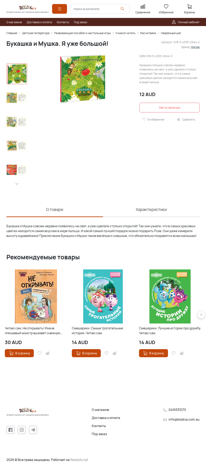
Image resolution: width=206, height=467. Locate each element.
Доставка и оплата (106, 418)
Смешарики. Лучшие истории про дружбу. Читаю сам (170, 330)
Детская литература (35, 33)
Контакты (99, 426)
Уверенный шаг (171, 33)
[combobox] (100, 9)
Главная (11, 33)
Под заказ (99, 434)
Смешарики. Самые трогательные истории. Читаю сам (97, 330)
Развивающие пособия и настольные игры (82, 33)
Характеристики (151, 209)
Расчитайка (148, 33)
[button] (17, 184)
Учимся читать (125, 33)
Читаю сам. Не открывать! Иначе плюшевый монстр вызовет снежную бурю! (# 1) (32, 330)
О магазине (100, 409)
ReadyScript (79, 460)
